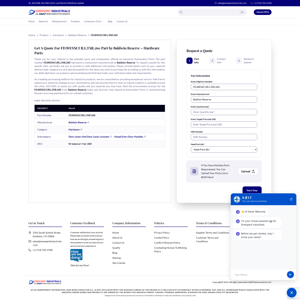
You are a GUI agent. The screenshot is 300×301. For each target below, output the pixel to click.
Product (44, 35)
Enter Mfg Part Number (202, 81)
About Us (43, 21)
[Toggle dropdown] (103, 22)
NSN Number (197, 131)
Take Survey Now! (79, 265)
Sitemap (116, 257)
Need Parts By (198, 144)
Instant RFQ (263, 12)
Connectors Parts (92, 21)
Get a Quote (118, 262)
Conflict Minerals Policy (167, 242)
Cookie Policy (161, 237)
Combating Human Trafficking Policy (170, 249)
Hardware (58, 35)
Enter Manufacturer (201, 94)
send (290, 275)
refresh (291, 199)
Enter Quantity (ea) (200, 106)
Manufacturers (59, 21)
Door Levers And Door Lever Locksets (89, 136)
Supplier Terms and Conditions (212, 232)
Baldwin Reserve (77, 35)
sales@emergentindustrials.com (232, 3)
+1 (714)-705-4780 (263, 3)
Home (31, 21)
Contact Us (122, 21)
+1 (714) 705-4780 (43, 249)
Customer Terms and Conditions (207, 239)
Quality (116, 247)
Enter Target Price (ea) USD (203, 119)
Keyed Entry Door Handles (128, 136)
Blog (110, 21)
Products (75, 21)
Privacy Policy (162, 232)
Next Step (252, 190)
